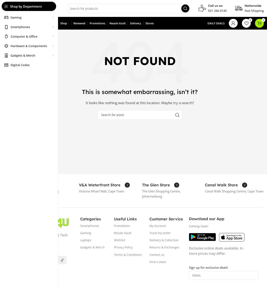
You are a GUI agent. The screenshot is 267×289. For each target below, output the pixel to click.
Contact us (156, 255)
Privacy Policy (123, 247)
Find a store (157, 262)
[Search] (185, 8)
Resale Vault (122, 233)
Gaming (85, 233)
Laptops (85, 240)
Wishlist (119, 240)
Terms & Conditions (128, 255)
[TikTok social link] (62, 260)
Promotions (122, 226)
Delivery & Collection (164, 240)
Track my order (160, 233)
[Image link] (202, 236)
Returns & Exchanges (164, 247)
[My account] (233, 23)
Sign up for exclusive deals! (208, 267)
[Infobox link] (213, 8)
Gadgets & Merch (92, 247)
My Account (157, 226)
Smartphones (89, 226)
